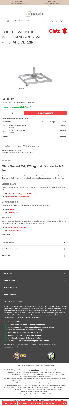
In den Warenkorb (45, 113)
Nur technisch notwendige (30, 403)
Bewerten (18, 146)
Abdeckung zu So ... (16, 230)
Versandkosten (35, 370)
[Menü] (8, 21)
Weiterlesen (6, 234)
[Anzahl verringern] (4, 113)
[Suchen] (44, 21)
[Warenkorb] (61, 21)
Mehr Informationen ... (58, 400)
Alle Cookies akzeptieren (55, 403)
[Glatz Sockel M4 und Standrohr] (34, 72)
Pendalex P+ (13, 212)
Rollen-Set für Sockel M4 (17, 227)
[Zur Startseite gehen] (34, 14)
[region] (34, 72)
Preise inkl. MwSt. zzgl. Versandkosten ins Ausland (18, 102)
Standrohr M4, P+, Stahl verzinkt (19, 131)
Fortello (11, 209)
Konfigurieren (10, 403)
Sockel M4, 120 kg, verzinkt (18, 125)
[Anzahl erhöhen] (21, 113)
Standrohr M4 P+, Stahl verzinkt (19, 196)
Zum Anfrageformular (32, 146)
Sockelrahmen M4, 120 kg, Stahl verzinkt (22, 194)
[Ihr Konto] (56, 21)
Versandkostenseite (45, 376)
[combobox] (28, 21)
